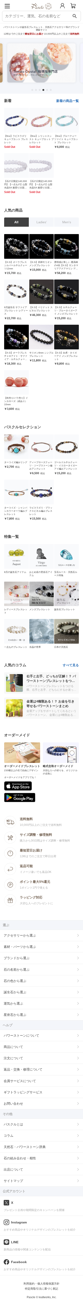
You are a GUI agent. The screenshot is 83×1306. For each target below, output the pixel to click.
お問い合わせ (13, 1103)
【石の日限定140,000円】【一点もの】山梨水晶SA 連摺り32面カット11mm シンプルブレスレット (15, 187)
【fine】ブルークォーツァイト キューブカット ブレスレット (66, 139)
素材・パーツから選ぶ (20, 947)
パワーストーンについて (21, 1035)
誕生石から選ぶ (15, 992)
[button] (32, 90)
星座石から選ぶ (15, 1015)
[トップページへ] (41, 11)
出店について (13, 1169)
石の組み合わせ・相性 (20, 1158)
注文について (13, 1058)
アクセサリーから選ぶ (20, 935)
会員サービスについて (20, 1081)
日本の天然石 (61, 647)
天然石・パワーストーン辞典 (25, 1147)
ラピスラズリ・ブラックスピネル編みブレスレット (40, 510)
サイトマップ (13, 1181)
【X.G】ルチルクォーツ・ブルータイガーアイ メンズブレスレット (66, 310)
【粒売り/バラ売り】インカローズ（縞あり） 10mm (16, 401)
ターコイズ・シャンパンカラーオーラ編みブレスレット (15, 510)
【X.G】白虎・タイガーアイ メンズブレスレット (66, 355)
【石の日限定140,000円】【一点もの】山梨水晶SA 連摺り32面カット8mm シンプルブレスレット (41, 187)
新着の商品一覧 (67, 101)
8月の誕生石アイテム (15, 572)
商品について (13, 1047)
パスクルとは (13, 1124)
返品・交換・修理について (23, 1069)
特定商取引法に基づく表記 (41, 1288)
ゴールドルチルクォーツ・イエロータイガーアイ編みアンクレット (65, 465)
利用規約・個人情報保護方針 (41, 1283)
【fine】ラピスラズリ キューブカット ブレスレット (16, 139)
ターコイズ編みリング (15, 462)
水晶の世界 (35, 647)
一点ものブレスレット (15, 647)
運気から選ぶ (13, 1003)
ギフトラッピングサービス (23, 1092)
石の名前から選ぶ (17, 969)
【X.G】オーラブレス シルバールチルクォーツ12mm (15, 265)
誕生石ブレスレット (64, 609)
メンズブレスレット (39, 609)
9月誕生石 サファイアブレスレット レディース (16, 310)
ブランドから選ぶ (17, 958)
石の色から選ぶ (15, 981)
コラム (8, 1135)
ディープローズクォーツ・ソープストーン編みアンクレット (40, 465)
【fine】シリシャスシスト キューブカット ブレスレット (41, 139)
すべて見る (71, 665)
